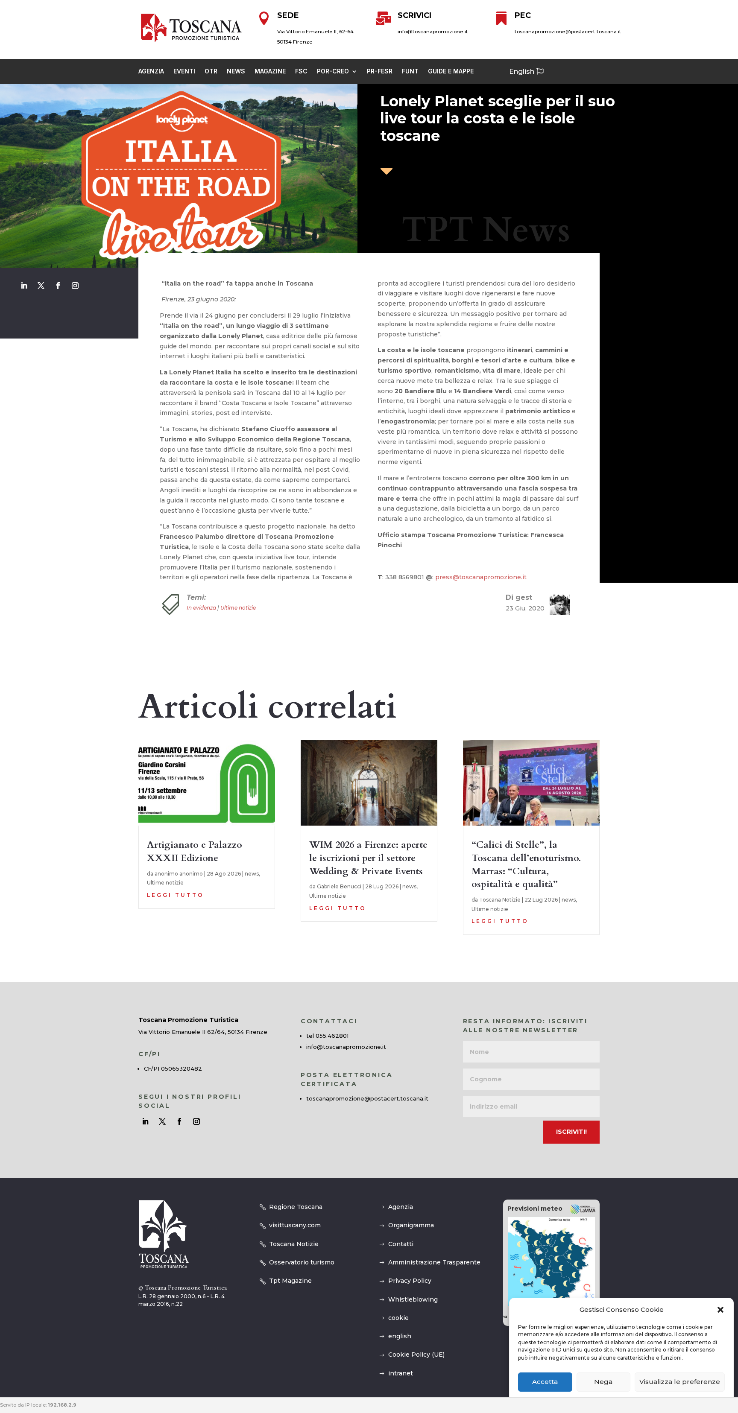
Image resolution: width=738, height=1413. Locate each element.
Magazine (270, 71)
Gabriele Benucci (339, 886)
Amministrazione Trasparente (434, 1262)
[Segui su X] (41, 285)
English (521, 71)
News (236, 71)
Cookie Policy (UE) (416, 1354)
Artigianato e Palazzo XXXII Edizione (194, 851)
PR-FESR (379, 71)
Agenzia (151, 71)
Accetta (545, 1382)
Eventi (184, 71)
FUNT (410, 71)
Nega (603, 1382)
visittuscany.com (295, 1225)
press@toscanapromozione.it (481, 577)
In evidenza (201, 607)
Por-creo (333, 71)
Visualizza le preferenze (679, 1382)
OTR (211, 71)
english (399, 1336)
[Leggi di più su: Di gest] (556, 604)
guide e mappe (451, 71)
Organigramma (411, 1225)
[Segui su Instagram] (75, 285)
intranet (400, 1373)
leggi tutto (175, 895)
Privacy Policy (409, 1281)
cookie (398, 1318)
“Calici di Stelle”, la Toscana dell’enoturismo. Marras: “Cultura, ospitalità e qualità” (526, 864)
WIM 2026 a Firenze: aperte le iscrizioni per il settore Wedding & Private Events (368, 858)
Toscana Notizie (500, 899)
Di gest (519, 597)
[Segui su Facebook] (58, 285)
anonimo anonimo (179, 873)
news (252, 873)
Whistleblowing (413, 1299)
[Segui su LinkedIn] (24, 285)
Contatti (400, 1244)
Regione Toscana (295, 1207)
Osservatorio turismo (301, 1262)
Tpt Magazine (290, 1281)
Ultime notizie (238, 607)
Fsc (301, 71)
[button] (720, 1309)
